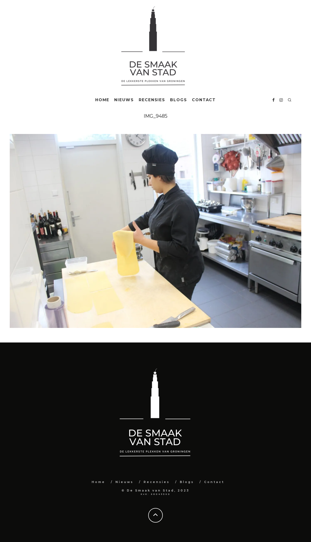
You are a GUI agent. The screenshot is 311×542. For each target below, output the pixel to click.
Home (102, 100)
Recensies (152, 100)
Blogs (178, 100)
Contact (204, 100)
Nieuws (124, 100)
